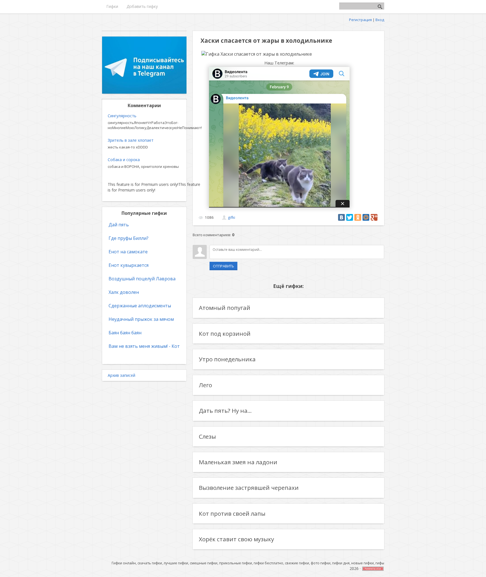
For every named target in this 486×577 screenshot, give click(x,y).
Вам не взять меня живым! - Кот (144, 346)
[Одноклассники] (357, 217)
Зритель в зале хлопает (131, 140)
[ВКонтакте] (341, 217)
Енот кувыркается (128, 265)
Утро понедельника (227, 359)
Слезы (207, 436)
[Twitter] (349, 217)
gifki (231, 217)
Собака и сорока (124, 159)
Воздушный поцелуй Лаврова (142, 279)
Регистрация (360, 19)
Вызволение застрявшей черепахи (249, 488)
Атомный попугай (224, 308)
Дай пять (119, 225)
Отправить (223, 266)
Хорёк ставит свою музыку (236, 539)
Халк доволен (124, 292)
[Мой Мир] (366, 217)
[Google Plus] (374, 217)
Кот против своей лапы (232, 513)
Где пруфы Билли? (128, 238)
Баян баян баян (125, 333)
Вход (379, 19)
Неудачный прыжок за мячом (141, 319)
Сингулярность (122, 115)
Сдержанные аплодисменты (140, 306)
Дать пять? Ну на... (225, 410)
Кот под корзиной (225, 333)
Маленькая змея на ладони (238, 462)
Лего (205, 385)
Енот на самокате (128, 252)
